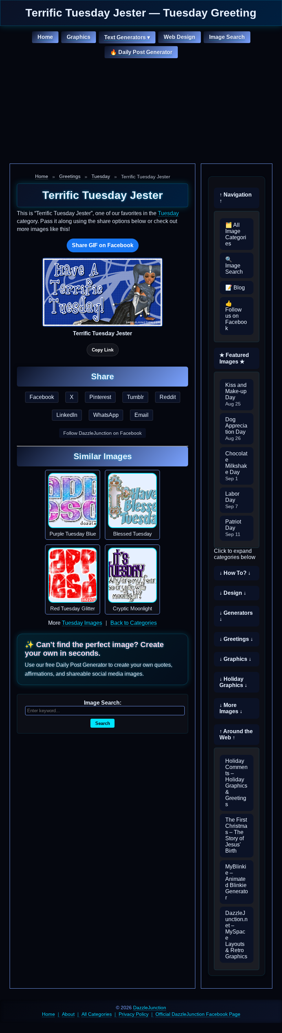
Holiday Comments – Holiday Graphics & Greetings (236, 782)
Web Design (179, 37)
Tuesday (100, 176)
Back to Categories (133, 623)
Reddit (168, 397)
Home (45, 37)
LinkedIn (66, 415)
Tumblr (135, 397)
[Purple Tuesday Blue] (72, 500)
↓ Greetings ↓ (236, 639)
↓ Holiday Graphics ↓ (233, 682)
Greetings (69, 176)
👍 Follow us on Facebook (236, 316)
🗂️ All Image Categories (235, 234)
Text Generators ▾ (127, 37)
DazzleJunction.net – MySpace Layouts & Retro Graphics (236, 934)
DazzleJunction (149, 1007)
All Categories (97, 1014)
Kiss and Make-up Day (236, 394)
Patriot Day (233, 528)
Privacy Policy (134, 1014)
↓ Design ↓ (232, 593)
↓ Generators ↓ (236, 616)
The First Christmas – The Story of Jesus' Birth (236, 835)
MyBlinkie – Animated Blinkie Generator (236, 882)
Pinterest (100, 397)
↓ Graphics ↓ (235, 659)
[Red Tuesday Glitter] (72, 575)
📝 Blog (235, 288)
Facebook (42, 397)
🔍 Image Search (234, 265)
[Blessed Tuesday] (132, 500)
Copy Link (102, 349)
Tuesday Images (82, 623)
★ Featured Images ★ (234, 358)
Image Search (227, 37)
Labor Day (232, 500)
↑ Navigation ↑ (235, 198)
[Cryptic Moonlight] (132, 575)
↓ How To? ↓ (235, 573)
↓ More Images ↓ (230, 708)
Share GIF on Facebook (102, 245)
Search (102, 723)
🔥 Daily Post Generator (141, 52)
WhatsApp (106, 415)
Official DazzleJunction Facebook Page (197, 1014)
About (68, 1014)
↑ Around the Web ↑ (236, 734)
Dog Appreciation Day (236, 429)
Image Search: (102, 703)
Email (141, 415)
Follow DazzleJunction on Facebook (102, 433)
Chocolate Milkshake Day (236, 466)
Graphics (78, 37)
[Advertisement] (141, 112)
